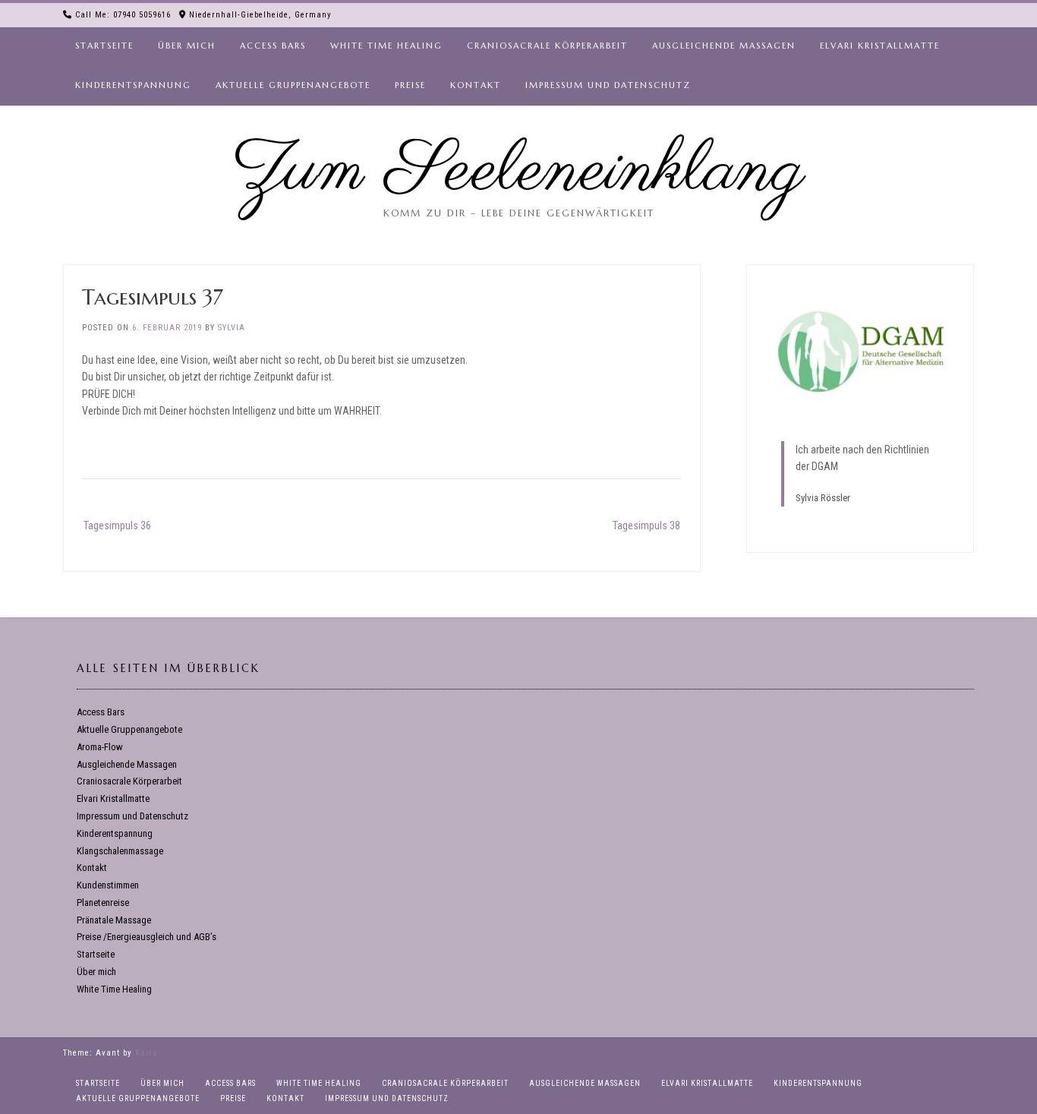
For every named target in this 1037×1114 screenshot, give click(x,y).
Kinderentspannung (133, 85)
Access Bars (273, 45)
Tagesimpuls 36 (117, 525)
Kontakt (475, 85)
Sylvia (231, 328)
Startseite (104, 45)
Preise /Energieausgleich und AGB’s (146, 936)
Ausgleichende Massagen (724, 45)
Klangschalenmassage (120, 851)
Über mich (187, 45)
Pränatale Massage (114, 920)
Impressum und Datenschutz (608, 85)
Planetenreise (103, 902)
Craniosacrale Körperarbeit (547, 45)
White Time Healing (386, 45)
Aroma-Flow (100, 747)
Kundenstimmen (108, 885)
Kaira (146, 1053)
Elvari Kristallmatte (880, 45)
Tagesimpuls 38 (646, 525)
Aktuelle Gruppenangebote (293, 85)
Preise (410, 85)
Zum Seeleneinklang (519, 171)
